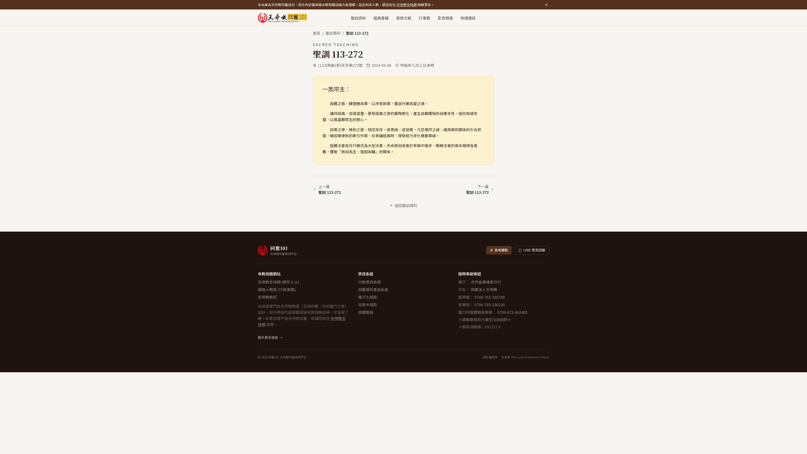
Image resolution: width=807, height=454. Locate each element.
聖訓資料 (358, 18)
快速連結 (468, 18)
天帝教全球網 (407, 4)
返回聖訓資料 (406, 205)
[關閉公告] (546, 5)
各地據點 (501, 250)
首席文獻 (403, 18)
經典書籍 (381, 18)
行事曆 (424, 18)
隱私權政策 (490, 357)
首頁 (316, 33)
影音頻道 (445, 18)
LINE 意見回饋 (534, 250)
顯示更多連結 (268, 337)
